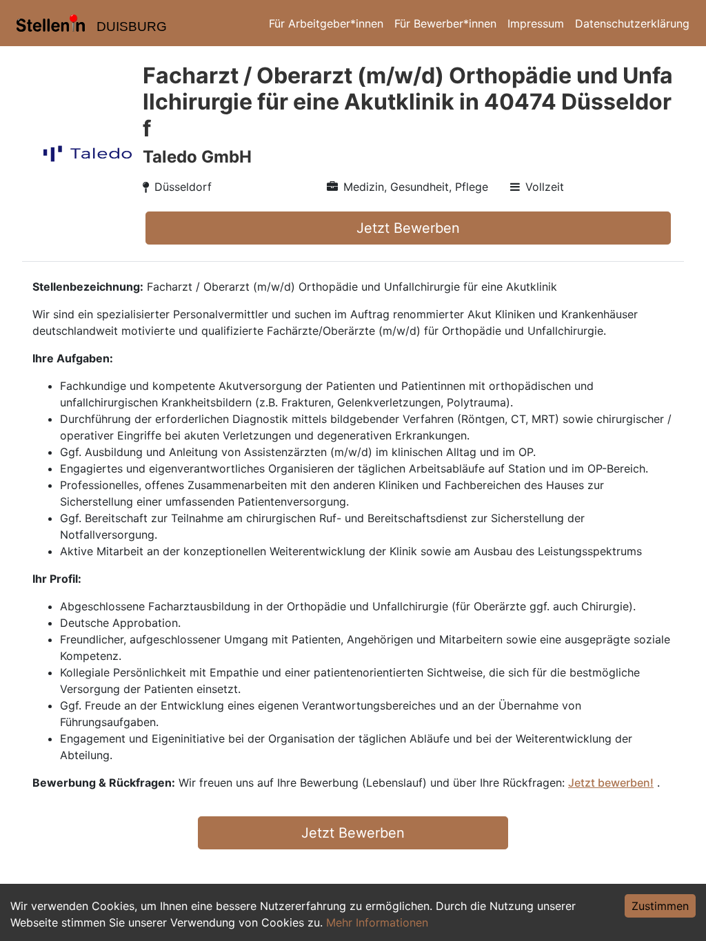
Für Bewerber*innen (445, 23)
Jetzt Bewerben (408, 228)
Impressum (535, 23)
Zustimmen (660, 906)
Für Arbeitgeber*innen (326, 23)
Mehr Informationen (377, 922)
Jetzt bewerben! (611, 782)
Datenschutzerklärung (632, 23)
